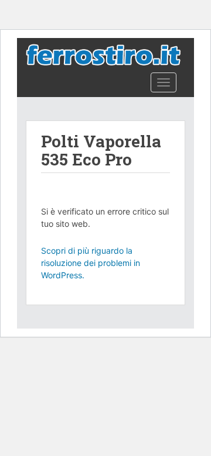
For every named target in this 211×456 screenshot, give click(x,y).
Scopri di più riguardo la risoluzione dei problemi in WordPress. (90, 263)
